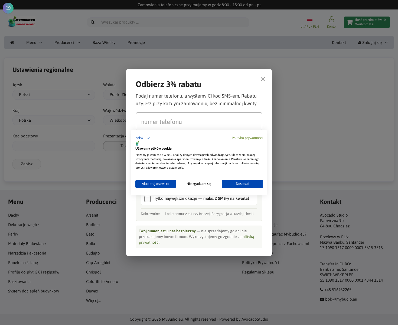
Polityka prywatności (247, 138)
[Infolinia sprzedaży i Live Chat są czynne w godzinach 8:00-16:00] (8, 8)
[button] (142, 138)
